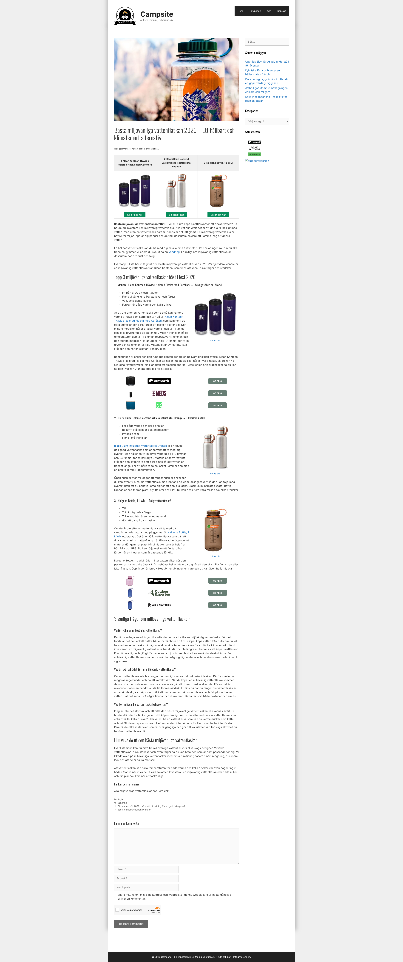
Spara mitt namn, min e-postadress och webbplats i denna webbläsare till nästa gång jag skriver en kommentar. (174, 896)
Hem (240, 10)
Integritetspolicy (242, 956)
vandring (174, 252)
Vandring (122, 802)
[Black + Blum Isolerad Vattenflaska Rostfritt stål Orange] (215, 447)
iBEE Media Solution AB (202, 956)
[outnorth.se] (254, 156)
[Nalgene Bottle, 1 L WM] (215, 530)
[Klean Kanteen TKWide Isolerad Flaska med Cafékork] (215, 314)
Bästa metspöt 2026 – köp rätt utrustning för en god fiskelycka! (151, 806)
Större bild (215, 340)
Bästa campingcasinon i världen (134, 809)
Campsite (156, 14)
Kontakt (281, 10)
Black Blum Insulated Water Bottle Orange (140, 445)
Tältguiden (255, 10)
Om (269, 10)
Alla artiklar (224, 956)
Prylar (121, 799)
